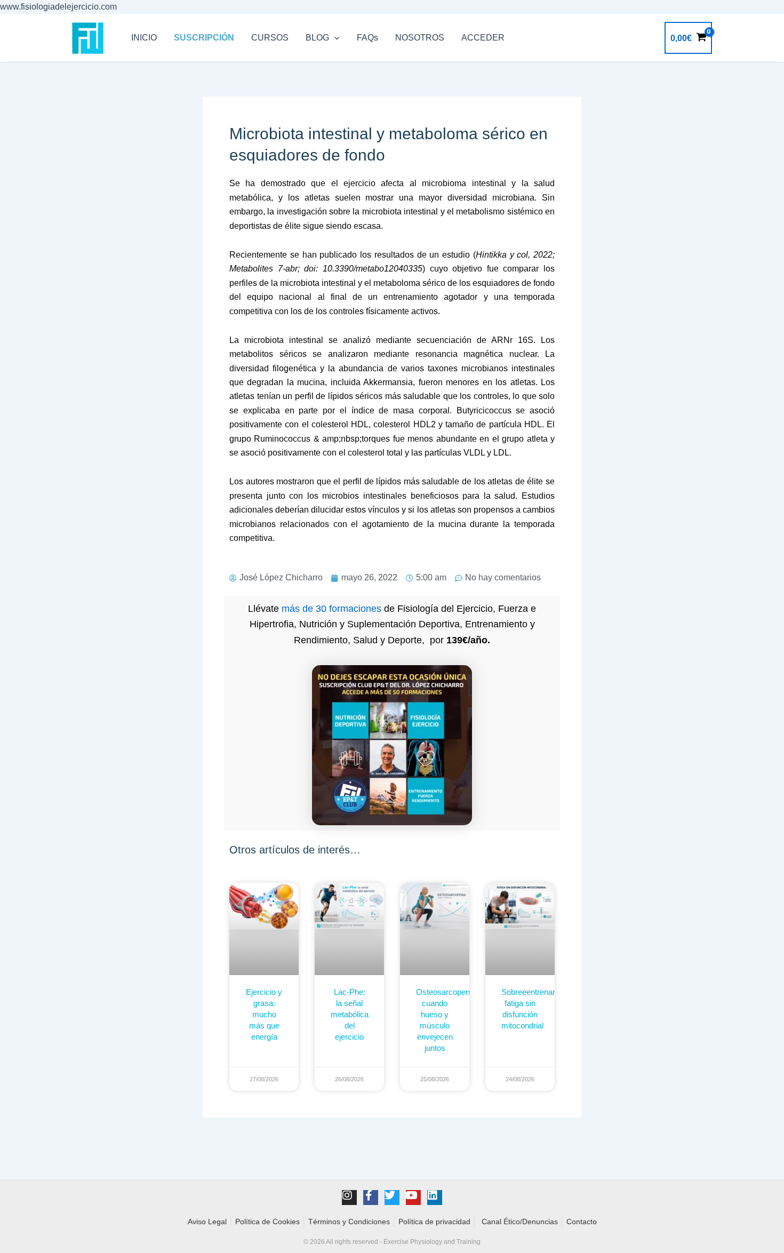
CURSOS (270, 37)
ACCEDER (483, 37)
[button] (334, 38)
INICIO (144, 37)
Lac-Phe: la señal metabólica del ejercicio (350, 1014)
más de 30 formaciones (331, 608)
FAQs (367, 37)
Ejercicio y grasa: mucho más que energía (264, 1014)
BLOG (317, 37)
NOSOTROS (419, 37)
